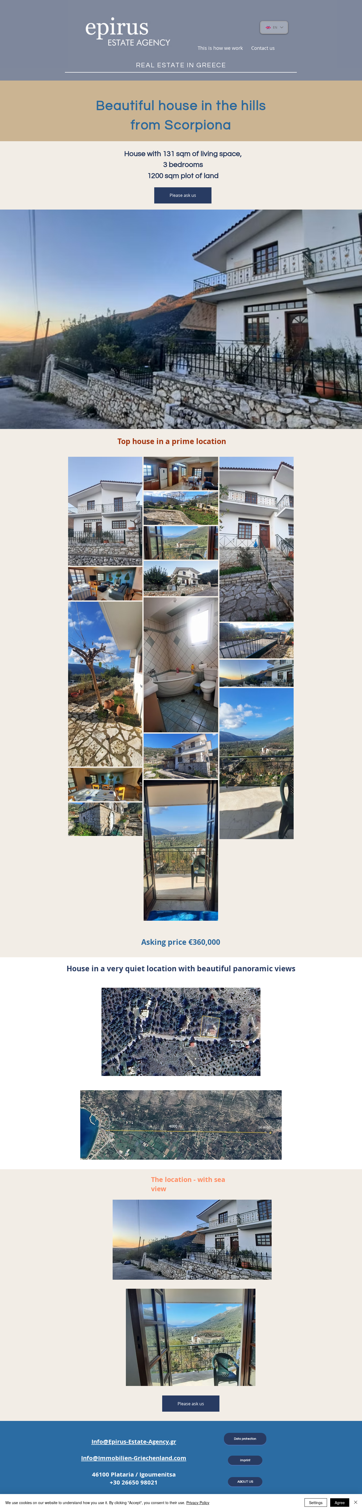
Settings (316, 1502)
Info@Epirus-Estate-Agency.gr (133, 1441)
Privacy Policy (197, 1502)
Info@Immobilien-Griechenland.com (133, 1458)
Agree (340, 1502)
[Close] (355, 1502)
